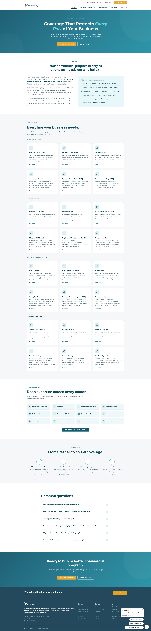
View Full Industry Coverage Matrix (74, 429)
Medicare (80, 616)
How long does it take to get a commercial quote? (59, 519)
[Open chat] (147, 627)
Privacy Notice (115, 611)
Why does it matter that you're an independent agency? (61, 533)
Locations (97, 611)
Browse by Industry (85, 44)
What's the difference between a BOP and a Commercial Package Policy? (67, 511)
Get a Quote (98, 614)
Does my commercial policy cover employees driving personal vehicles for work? (69, 526)
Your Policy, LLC (33, 628)
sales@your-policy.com (30, 620)
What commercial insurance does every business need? (61, 504)
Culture (97, 616)
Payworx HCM (81, 618)
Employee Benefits (83, 609)
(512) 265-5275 (28, 618)
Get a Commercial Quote (67, 44)
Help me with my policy (136, 623)
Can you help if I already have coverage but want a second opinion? (65, 540)
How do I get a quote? (136, 619)
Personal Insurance (83, 611)
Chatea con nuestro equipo (134, 627)
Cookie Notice (115, 609)
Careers (97, 618)
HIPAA (113, 614)
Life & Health (81, 614)
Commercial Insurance (83, 607)
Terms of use (115, 607)
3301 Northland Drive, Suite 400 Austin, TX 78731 (37, 616)
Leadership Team (99, 609)
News (96, 607)
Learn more (32, 164)
